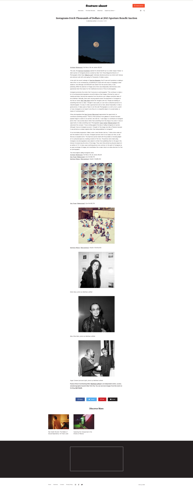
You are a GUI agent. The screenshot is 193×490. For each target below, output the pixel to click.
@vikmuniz (79, 67)
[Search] (144, 10)
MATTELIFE (78, 388)
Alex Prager (73, 157)
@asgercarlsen (112, 123)
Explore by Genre (109, 10)
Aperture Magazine (95, 80)
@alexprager (81, 157)
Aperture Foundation (84, 71)
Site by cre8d (141, 484)
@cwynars (95, 114)
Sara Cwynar (88, 114)
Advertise (100, 10)
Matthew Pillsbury (75, 159)
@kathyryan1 (89, 75)
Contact (62, 484)
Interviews (80, 10)
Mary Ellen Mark (85, 100)
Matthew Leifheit (92, 21)
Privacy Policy (69, 484)
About (49, 484)
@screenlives (84, 159)
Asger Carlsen (104, 123)
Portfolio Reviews (90, 10)
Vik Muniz (72, 67)
